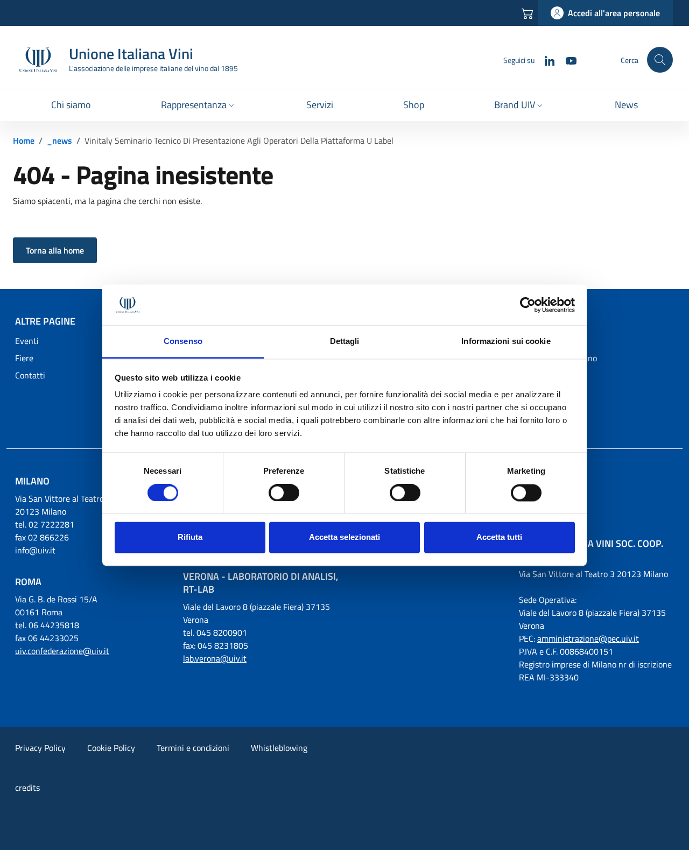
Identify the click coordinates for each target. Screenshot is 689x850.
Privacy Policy (40, 747)
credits (27, 787)
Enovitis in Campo (552, 392)
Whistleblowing (279, 747)
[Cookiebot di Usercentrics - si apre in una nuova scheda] (528, 305)
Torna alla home (55, 250)
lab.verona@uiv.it (215, 658)
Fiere (24, 358)
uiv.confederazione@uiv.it (62, 650)
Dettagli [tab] (345, 341)
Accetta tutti (499, 537)
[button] (198, 105)
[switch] (284, 492)
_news (59, 140)
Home (23, 140)
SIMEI (529, 375)
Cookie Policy (111, 747)
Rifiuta (190, 537)
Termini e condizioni (193, 747)
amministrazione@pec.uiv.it (588, 638)
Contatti (30, 375)
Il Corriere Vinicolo (552, 340)
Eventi (27, 340)
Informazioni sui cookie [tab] (505, 341)
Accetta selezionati (344, 537)
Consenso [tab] (183, 341)
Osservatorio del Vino (558, 358)
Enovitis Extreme (550, 409)
